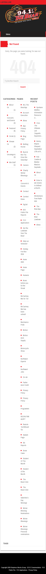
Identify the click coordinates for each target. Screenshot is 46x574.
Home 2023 (24, 260)
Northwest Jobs (24, 370)
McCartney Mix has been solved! (24, 310)
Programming (25, 408)
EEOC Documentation (34, 567)
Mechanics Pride (24, 323)
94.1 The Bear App (25, 106)
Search (23, 86)
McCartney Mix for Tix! (24, 297)
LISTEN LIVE (6, 2)
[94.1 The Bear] (23, 14)
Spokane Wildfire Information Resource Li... (38, 112)
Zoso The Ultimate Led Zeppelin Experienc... (38, 129)
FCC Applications (25, 221)
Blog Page (23, 137)
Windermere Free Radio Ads (38, 198)
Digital (25, 204)
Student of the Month (24, 471)
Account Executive (25, 114)
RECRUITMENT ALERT (26, 417)
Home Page (24, 268)
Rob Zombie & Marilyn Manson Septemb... (38, 162)
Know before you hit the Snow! (24, 284)
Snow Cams (24, 451)
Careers (25, 165)
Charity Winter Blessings (24, 173)
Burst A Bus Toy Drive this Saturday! (24, 156)
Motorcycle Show (25, 349)
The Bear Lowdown (37, 217)
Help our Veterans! (25, 242)
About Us (10, 106)
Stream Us (10, 142)
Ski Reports (23, 444)
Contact (26, 191)
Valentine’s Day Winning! (24, 500)
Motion (25, 330)
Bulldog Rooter (24, 145)
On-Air (25, 377)
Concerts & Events (25, 184)
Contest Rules (24, 197)
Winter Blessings (24, 519)
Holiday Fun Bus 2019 (24, 251)
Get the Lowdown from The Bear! (24, 232)
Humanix (26, 275)
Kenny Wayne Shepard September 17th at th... (38, 146)
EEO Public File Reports (24, 212)
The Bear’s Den (24, 480)
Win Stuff (12, 162)
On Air (11, 136)
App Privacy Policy (23, 128)
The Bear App (37, 207)
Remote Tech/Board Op (25, 427)
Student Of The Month (24, 461)
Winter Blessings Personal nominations (25, 530)
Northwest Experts (24, 360)
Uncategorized (12, 154)
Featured (12, 128)
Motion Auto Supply (24, 338)
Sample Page (24, 436)
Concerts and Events (11, 119)
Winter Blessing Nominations (25, 510)
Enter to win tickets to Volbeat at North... (38, 184)
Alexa (25, 120)
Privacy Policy (24, 391)
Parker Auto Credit (25, 383)
